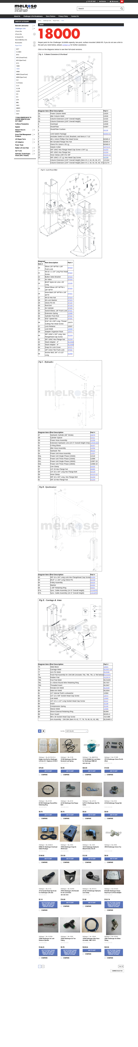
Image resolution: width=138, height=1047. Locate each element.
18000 (18, 69)
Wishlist (103, 1)
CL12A (18, 88)
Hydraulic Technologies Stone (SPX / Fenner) (22, 154)
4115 (17, 63)
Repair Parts (18, 45)
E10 (17, 94)
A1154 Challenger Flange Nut (113, 803)
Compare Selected (117, 971)
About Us (17, 16)
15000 (18, 66)
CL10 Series (19, 83)
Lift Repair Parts (20, 139)
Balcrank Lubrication (21, 26)
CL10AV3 (18, 52)
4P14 (17, 55)
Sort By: (63, 731)
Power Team (19, 145)
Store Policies (50, 16)
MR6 (17, 102)
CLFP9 (18, 91)
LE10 (17, 100)
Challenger (41, 757)
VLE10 (18, 111)
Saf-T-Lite (18, 151)
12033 (70, 329)
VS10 (17, 114)
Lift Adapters (19, 142)
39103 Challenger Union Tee (112, 847)
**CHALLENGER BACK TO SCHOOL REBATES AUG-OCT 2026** (23, 119)
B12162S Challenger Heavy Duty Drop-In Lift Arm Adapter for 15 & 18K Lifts (112, 892)
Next (120, 966)
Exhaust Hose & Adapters (20, 130)
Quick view (48, 754)
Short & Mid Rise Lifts (21, 40)
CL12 (17, 86)
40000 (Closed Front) (22, 74)
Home (39, 20)
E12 (17, 97)
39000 (18, 71)
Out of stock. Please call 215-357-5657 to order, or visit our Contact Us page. (48, 904)
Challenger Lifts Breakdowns (33, 16)
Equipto (17, 127)
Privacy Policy (63, 16)
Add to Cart (48, 771)
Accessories (18, 43)
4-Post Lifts (18, 34)
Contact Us (75, 16)
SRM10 (18, 108)
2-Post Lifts (18, 31)
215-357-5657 (92, 1)
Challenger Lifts (20, 28)
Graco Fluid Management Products (23, 135)
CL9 (17, 80)
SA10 (17, 105)
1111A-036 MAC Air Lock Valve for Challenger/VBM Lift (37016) (91, 761)
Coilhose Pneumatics (22, 124)
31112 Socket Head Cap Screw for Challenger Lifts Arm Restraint (47, 892)
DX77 (17, 49)
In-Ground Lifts (19, 37)
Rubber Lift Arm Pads (22, 148)
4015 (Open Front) (21, 60)
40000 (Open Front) (21, 77)
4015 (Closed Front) (21, 57)
